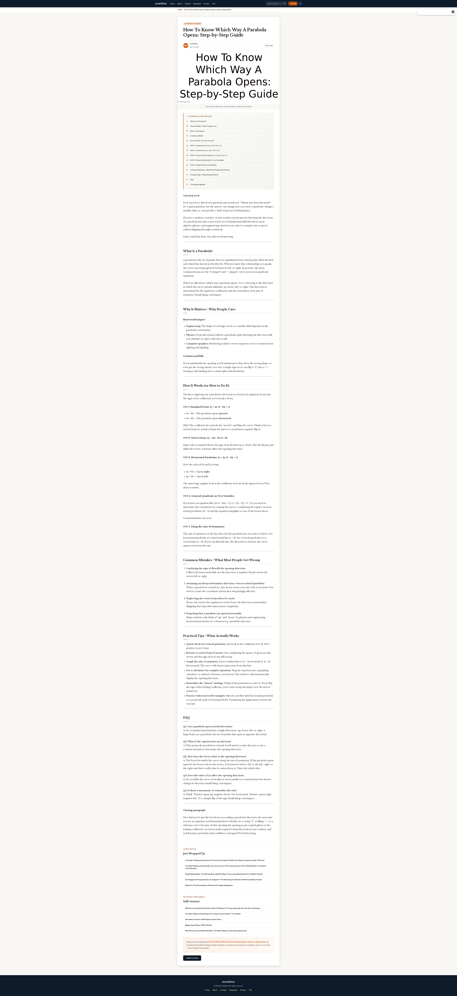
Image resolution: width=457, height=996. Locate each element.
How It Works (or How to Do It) (202, 141)
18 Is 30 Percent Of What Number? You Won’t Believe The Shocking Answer (216, 931)
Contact (188, 4)
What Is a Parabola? (198, 121)
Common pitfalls (196, 136)
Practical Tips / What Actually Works (204, 175)
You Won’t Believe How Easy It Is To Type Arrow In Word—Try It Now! (213, 914)
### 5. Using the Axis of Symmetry (203, 165)
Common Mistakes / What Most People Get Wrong (209, 170)
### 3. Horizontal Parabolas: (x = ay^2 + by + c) (208, 155)
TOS (213, 4)
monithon (161, 3)
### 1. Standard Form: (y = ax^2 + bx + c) (205, 145)
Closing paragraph (197, 184)
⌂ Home (293, 4)
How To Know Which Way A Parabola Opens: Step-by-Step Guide (237, 942)
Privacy (206, 4)
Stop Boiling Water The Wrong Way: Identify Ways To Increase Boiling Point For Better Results (224, 874)
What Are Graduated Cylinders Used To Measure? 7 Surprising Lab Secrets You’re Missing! (222, 908)
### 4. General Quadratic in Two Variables (207, 160)
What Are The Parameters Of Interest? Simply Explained (208, 885)
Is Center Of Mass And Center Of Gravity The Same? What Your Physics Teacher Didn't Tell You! (224, 860)
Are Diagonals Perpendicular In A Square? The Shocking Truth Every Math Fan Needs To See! (223, 879)
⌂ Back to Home (192, 958)
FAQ (191, 180)
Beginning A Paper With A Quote (198, 925)
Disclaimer (197, 4)
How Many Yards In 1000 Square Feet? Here (203, 919)
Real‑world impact (197, 131)
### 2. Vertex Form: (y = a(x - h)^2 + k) (204, 150)
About (179, 4)
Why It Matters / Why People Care (203, 126)
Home (172, 4)
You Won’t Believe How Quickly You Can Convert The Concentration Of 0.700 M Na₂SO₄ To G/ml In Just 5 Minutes (225, 867)
